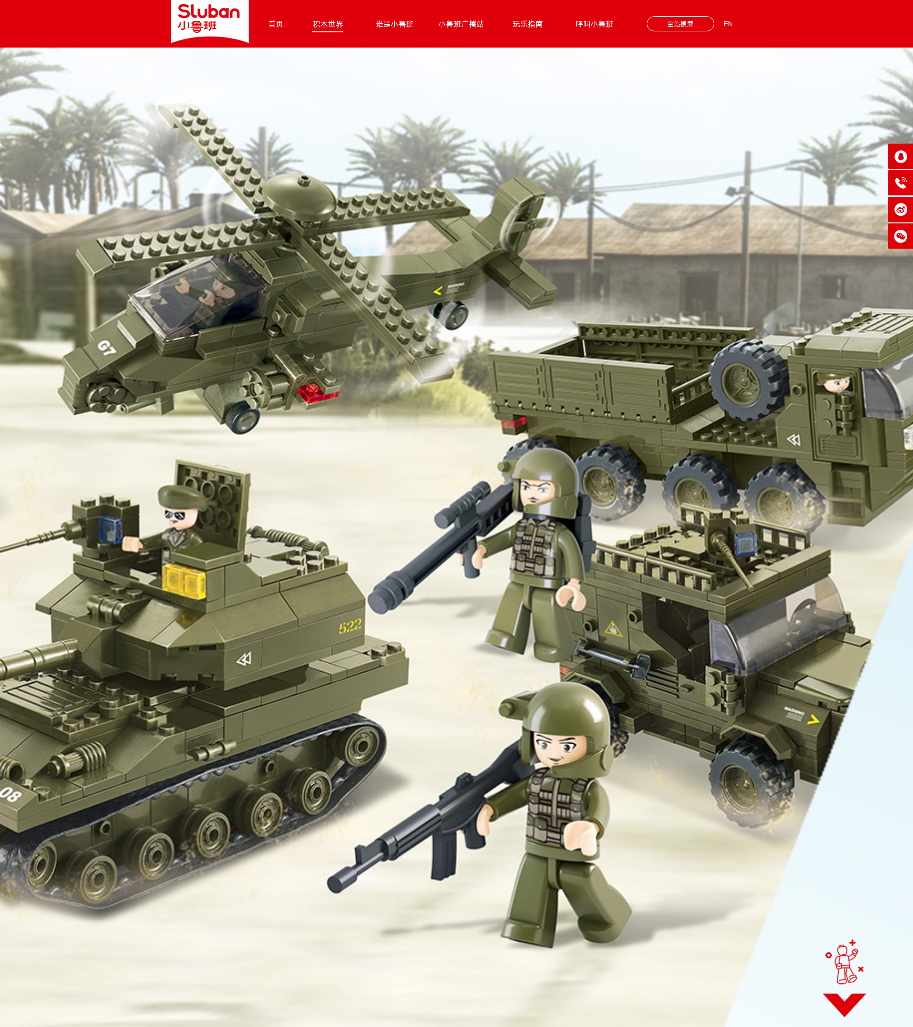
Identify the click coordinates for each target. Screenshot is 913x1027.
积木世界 (328, 24)
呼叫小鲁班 (594, 24)
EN (728, 24)
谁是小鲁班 (395, 24)
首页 (275, 24)
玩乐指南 (528, 24)
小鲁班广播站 (461, 24)
